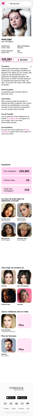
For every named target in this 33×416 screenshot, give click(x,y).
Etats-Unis (5, 52)
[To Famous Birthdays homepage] (3, 3)
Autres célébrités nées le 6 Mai (14, 312)
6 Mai (3, 48)
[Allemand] (27, 403)
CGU (28, 408)
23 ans (19, 52)
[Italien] (22, 403)
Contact (14, 408)
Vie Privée (21, 408)
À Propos (6, 408)
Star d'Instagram (7, 42)
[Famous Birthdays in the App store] (11, 397)
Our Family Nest (13, 118)
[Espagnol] (11, 403)
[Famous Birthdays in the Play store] (22, 397)
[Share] (4, 9)
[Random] (29, 9)
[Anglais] (5, 403)
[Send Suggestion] (31, 67)
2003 (8, 48)
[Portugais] (16, 403)
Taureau (20, 48)
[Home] (17, 389)
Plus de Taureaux (8, 336)
